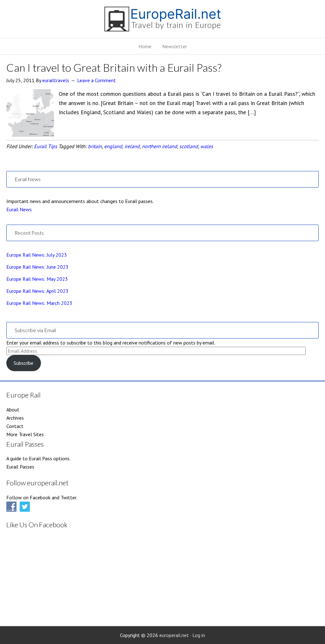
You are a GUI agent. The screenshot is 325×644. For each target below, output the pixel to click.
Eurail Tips (45, 146)
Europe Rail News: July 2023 (36, 255)
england (113, 146)
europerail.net (174, 635)
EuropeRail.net (162, 21)
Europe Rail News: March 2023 (39, 303)
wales (206, 146)
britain (95, 146)
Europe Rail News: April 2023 (37, 291)
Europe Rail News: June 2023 (37, 267)
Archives (15, 418)
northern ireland (159, 146)
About (12, 409)
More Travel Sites (25, 434)
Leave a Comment (96, 80)
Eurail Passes (20, 466)
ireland (132, 146)
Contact (14, 426)
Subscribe (23, 363)
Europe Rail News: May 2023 (37, 279)
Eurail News (19, 209)
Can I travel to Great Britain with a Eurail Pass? (114, 67)
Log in (198, 635)
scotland (188, 146)
